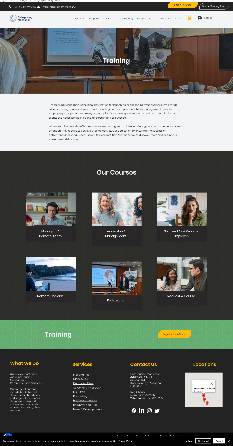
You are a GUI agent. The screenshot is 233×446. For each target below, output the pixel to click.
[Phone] (10, 7)
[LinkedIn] (142, 411)
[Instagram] (149, 411)
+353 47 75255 (154, 398)
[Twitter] (157, 411)
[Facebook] (134, 411)
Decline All (203, 441)
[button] (80, 17)
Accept (219, 441)
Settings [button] (189, 441)
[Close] (229, 440)
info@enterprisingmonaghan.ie (59, 6)
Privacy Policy (125, 441)
